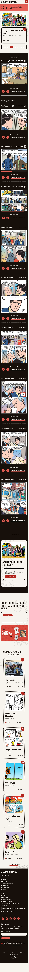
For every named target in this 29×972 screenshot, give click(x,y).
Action (8, 722)
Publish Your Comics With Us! (7, 911)
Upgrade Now (10, 576)
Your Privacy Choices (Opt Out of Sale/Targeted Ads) (13, 908)
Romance (8, 858)
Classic (9, 686)
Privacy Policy (4, 897)
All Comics (3, 889)
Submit (6, 938)
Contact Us (3, 895)
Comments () (14, 88)
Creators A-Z (4, 881)
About (2, 893)
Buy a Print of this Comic (18, 91)
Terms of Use (4, 905)
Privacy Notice (16, 944)
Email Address (5, 931)
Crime (8, 789)
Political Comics (5, 887)
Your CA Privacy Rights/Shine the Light (10, 903)
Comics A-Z (3, 879)
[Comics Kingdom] (9, 872)
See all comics (14, 864)
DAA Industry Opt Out (6, 899)
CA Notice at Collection (6, 901)
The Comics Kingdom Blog (7, 883)
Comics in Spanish (5, 885)
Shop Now (7, 615)
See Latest (15, 57)
